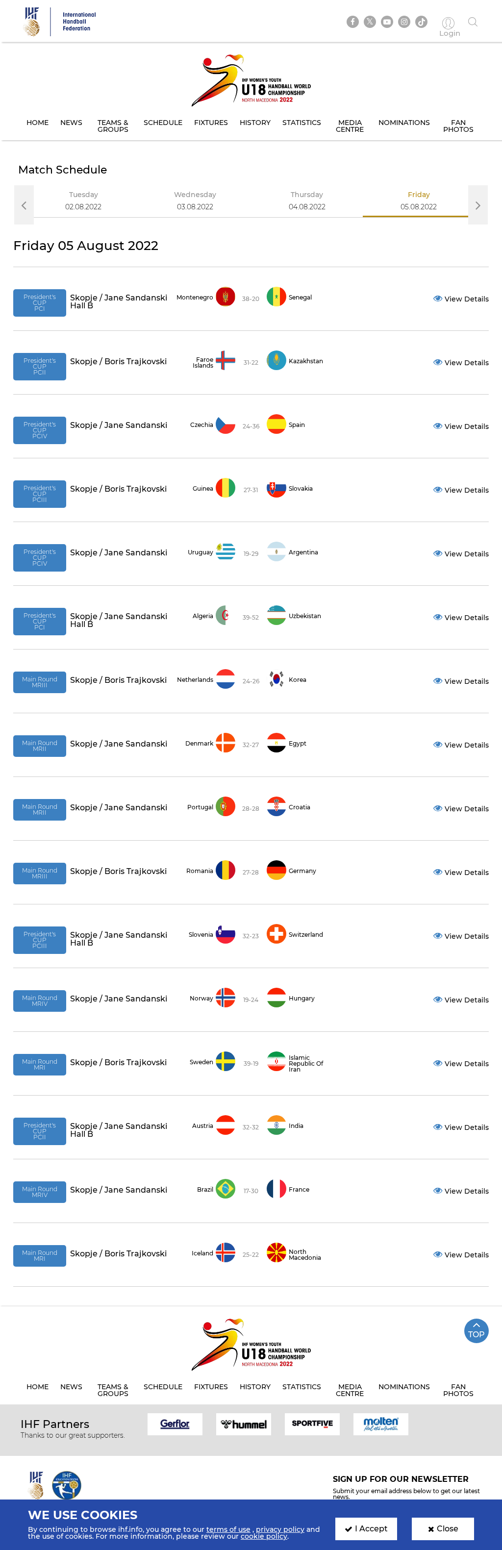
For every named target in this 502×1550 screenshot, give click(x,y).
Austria (202, 1125)
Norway (201, 998)
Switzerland (306, 934)
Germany (302, 871)
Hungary (302, 998)
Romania (199, 871)
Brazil (205, 1189)
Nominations (404, 122)
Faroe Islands (203, 362)
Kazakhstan (306, 361)
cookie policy (264, 1536)
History (255, 122)
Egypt (297, 743)
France (299, 1189)
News (71, 122)
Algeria (203, 616)
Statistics (301, 122)
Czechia (201, 424)
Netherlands (195, 679)
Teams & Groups (113, 126)
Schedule (163, 122)
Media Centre (350, 126)
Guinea (203, 488)
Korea (297, 679)
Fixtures (211, 122)
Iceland (202, 1253)
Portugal (200, 807)
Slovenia (201, 934)
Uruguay (200, 552)
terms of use (228, 1529)
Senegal (300, 297)
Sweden (201, 1062)
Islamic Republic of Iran (306, 1063)
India (296, 1125)
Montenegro (194, 297)
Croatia (299, 807)
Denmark (199, 743)
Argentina (303, 552)
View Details (467, 299)
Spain (297, 424)
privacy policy (280, 1529)
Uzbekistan (305, 616)
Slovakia (301, 488)
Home (37, 122)
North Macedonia (305, 1254)
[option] (83, 204)
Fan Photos (458, 126)
